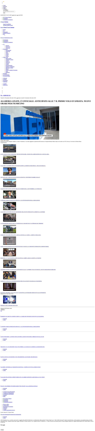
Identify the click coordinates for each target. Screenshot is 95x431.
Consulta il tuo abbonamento (9, 391)
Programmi (5, 32)
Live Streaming (6, 74)
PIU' (4, 34)
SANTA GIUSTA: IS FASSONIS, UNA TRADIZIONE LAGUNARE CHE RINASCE (19, 356)
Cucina (7, 56)
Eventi (7, 54)
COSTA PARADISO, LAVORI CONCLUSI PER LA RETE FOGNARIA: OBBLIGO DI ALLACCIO (22, 336)
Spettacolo (8, 51)
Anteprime (8, 47)
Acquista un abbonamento (8, 392)
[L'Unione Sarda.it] (7, 17)
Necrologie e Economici (8, 406)
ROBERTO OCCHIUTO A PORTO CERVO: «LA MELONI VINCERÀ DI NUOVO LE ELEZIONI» (22, 316)
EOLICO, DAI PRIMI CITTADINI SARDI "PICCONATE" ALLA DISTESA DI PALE (19, 386)
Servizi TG (8, 46)
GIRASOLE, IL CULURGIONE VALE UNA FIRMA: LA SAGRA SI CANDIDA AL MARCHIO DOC (23, 346)
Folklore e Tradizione (10, 66)
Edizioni (7, 45)
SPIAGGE (5, 85)
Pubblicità (5, 81)
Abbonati (5, 78)
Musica (7, 68)
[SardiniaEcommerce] (7, 402)
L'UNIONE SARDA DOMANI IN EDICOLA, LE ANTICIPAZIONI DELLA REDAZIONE (20, 326)
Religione (8, 72)
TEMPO (5, 83)
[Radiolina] (5, 18)
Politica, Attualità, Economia (11, 70)
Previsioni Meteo (6, 76)
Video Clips (5, 57)
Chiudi (2, 429)
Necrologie (5, 80)
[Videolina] (4, 21)
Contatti (4, 408)
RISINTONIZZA (6, 33)
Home (4, 29)
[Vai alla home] (5, 27)
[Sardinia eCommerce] (8, 19)
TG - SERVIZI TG (6, 95)
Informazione (8, 50)
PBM (4, 396)
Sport (7, 52)
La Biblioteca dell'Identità (8, 394)
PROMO (5, 73)
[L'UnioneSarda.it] (7, 398)
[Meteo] (3, 2)
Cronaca (7, 63)
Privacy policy (6, 404)
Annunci (5, 79)
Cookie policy (6, 405)
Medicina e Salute (9, 67)
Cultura (7, 53)
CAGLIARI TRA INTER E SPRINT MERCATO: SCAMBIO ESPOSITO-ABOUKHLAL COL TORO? (23, 377)
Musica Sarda (8, 58)
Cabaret (7, 60)
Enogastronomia (9, 65)
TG (4, 30)
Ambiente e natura (9, 59)
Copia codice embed (5, 140)
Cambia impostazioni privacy (9, 410)
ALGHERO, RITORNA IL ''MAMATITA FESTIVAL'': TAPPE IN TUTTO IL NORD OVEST (21, 367)
